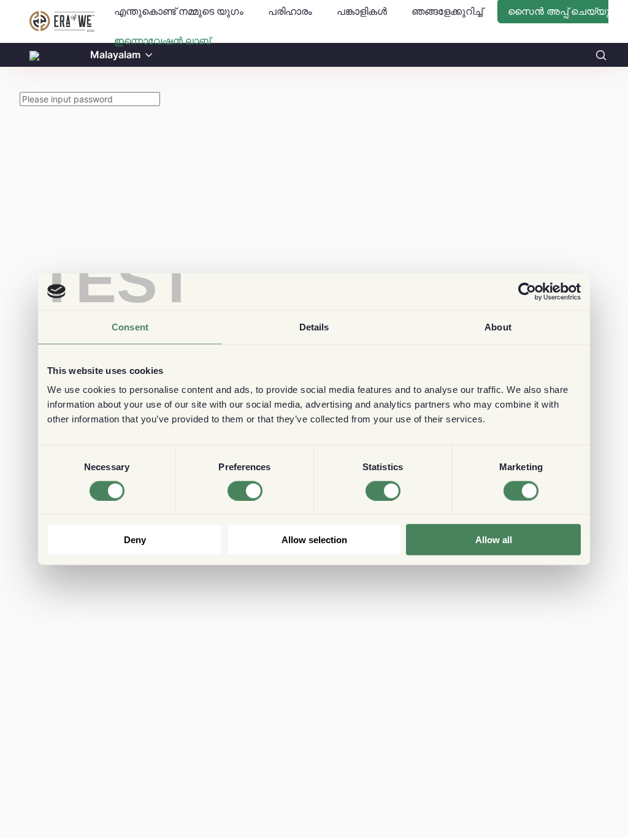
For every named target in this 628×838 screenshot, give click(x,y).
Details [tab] (314, 326)
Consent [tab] (130, 326)
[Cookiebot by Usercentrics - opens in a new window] (527, 291)
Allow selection (314, 540)
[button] (149, 55)
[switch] (245, 490)
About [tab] (497, 326)
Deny (135, 540)
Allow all (493, 540)
